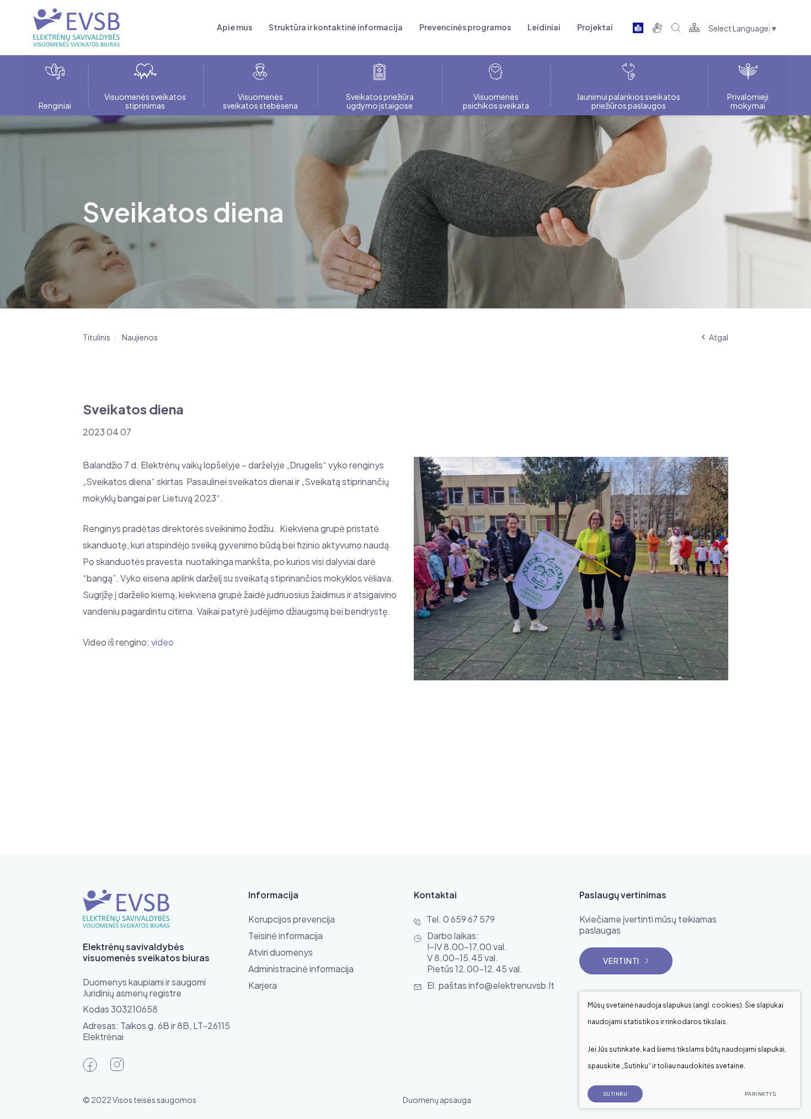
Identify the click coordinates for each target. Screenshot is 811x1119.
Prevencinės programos (465, 27)
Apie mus (234, 27)
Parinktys (760, 1094)
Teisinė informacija (285, 935)
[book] (638, 27)
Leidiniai (544, 27)
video (162, 642)
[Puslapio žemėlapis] (694, 27)
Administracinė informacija (301, 968)
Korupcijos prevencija (291, 919)
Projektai (595, 27)
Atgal (718, 337)
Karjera (262, 985)
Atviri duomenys (280, 952)
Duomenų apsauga (437, 1100)
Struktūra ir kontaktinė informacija (336, 27)
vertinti (621, 961)
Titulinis (96, 337)
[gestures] (657, 27)
